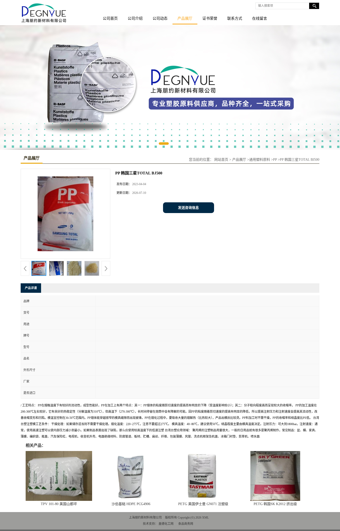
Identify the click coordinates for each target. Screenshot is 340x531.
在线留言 (259, 18)
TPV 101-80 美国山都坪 (59, 504)
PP (275, 159)
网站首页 (221, 159)
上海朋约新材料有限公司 (145, 517)
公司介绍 (135, 18)
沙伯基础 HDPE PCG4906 (131, 504)
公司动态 (160, 18)
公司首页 (110, 18)
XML (205, 517)
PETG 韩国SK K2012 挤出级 (275, 504)
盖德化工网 (166, 524)
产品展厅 (184, 18)
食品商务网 (185, 524)
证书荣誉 (209, 18)
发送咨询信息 (188, 208)
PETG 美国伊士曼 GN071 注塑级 (203, 504)
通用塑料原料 (259, 159)
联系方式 (234, 18)
